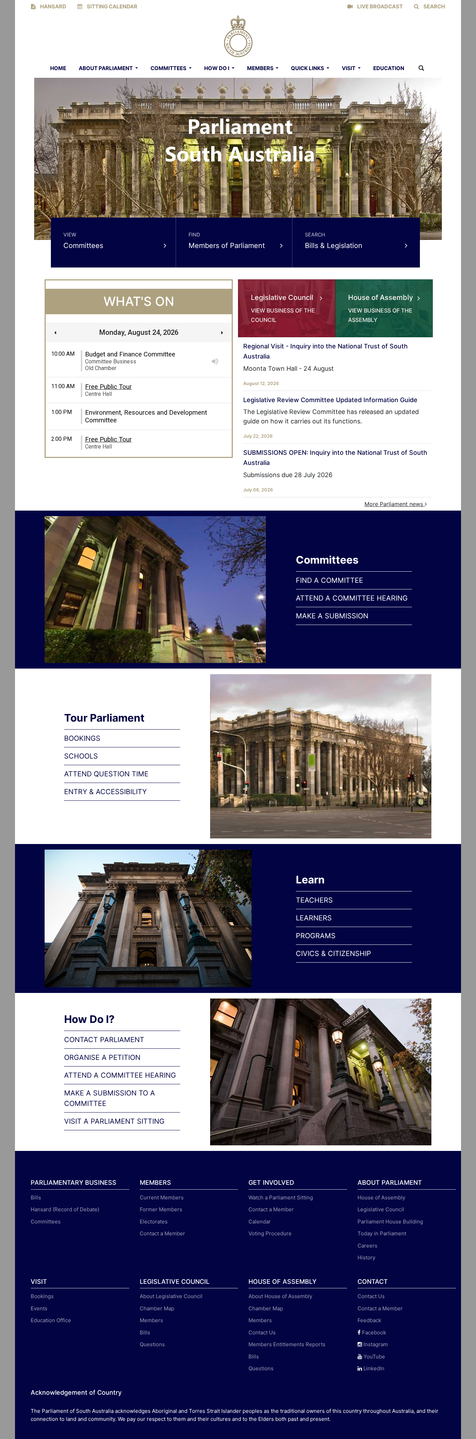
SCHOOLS (81, 756)
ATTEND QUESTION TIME (106, 774)
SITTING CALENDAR (111, 6)
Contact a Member (162, 1233)
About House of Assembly (280, 1296)
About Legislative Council (171, 1296)
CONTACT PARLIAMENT (104, 1039)
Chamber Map (157, 1308)
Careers (367, 1245)
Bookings (42, 1296)
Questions (152, 1344)
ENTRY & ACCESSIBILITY (105, 792)
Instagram (375, 1344)
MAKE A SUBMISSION (332, 616)
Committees (169, 68)
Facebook (373, 1332)
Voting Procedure (270, 1233)
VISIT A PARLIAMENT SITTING (114, 1121)
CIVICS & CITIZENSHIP (333, 953)
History (366, 1257)
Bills (36, 1197)
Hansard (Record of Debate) (65, 1209)
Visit (349, 68)
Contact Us (262, 1332)
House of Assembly (381, 1197)
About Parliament (106, 68)
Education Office (51, 1320)
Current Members (162, 1197)
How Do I (217, 68)
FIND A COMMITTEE (329, 580)
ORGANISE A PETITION (102, 1057)
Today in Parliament (382, 1233)
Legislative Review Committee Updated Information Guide (330, 400)
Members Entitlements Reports (286, 1344)
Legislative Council (381, 1209)
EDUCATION (388, 68)
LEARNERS (314, 918)
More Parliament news (394, 503)
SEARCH (433, 6)
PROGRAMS (316, 936)
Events (39, 1308)
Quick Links (308, 68)
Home (58, 68)
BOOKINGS (82, 738)
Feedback (369, 1320)
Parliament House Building (390, 1221)
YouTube (373, 1356)
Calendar (259, 1221)
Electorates (154, 1221)
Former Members (161, 1209)
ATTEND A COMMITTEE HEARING (352, 598)
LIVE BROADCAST (379, 6)
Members (261, 68)
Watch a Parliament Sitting (280, 1197)
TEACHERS (314, 900)
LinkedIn (373, 1368)
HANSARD (52, 6)
